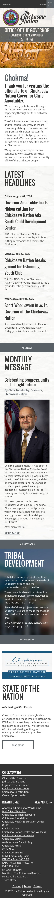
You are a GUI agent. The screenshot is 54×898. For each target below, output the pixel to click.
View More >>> (43, 802)
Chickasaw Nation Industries (18, 835)
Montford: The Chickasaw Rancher (21, 873)
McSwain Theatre (12, 869)
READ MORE (12, 533)
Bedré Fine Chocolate (14, 811)
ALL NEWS (27, 347)
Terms (27, 886)
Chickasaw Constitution (15, 792)
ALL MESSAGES (27, 544)
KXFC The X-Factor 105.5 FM (17, 862)
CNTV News (8, 849)
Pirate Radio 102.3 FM (14, 876)
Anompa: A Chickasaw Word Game (21, 808)
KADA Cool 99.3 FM (12, 852)
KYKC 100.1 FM (10, 866)
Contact (16, 886)
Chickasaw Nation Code (15, 788)
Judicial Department (13, 781)
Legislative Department (15, 785)
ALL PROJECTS (27, 639)
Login (43, 4)
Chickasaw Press (11, 845)
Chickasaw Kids (10, 828)
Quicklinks (6, 4)
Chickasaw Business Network (18, 814)
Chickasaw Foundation (15, 818)
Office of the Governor (15, 778)
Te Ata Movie (9, 880)
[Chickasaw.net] (24, 17)
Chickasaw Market (12, 838)
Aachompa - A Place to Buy (17, 842)
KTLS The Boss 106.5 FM (15, 859)
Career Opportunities (14, 795)
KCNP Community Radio (15, 856)
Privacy (37, 886)
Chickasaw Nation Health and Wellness (24, 832)
